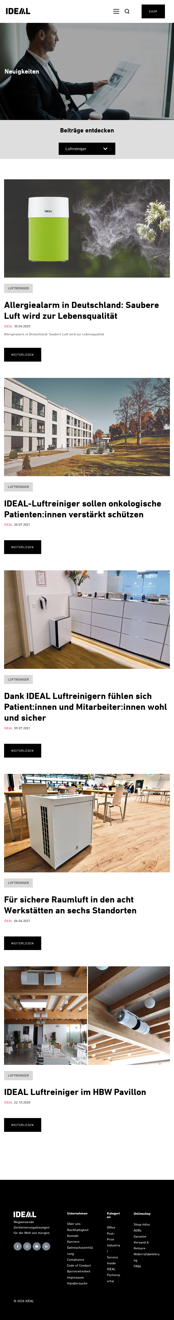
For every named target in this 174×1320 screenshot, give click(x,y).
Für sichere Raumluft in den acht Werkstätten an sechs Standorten (70, 905)
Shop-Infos (142, 1224)
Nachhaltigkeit (78, 1230)
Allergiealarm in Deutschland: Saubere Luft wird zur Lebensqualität (81, 310)
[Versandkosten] (146, 1248)
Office (111, 1227)
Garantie (140, 1236)
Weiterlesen (22, 354)
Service (112, 1257)
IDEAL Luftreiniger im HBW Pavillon (75, 1092)
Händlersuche (77, 1283)
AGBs (137, 1230)
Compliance (75, 1259)
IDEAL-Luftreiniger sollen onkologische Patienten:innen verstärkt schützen (82, 509)
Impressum (75, 1277)
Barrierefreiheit (78, 1271)
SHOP (153, 11)
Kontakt (73, 1236)
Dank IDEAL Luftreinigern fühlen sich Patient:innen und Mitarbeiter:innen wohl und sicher (85, 707)
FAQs (137, 1266)
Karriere (73, 1241)
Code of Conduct (79, 1265)
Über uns (73, 1224)
